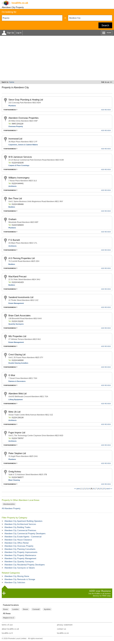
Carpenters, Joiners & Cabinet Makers (23, 145)
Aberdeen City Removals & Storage (19, 579)
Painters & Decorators (17, 381)
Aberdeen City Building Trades (17, 527)
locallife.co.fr (7, 633)
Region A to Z (8, 618)
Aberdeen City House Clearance (18, 540)
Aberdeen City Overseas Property (18, 546)
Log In (18, 33)
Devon (25, 609)
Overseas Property (15, 126)
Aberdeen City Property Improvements (20, 552)
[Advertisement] (57, 58)
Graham (12, 219)
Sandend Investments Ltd (20, 297)
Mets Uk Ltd (14, 411)
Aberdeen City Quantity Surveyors (19, 561)
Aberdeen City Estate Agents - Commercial (22, 537)
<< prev (77, 489)
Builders (11, 207)
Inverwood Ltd (15, 138)
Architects (12, 186)
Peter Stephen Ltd (17, 453)
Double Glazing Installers (18, 363)
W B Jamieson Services (20, 157)
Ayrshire (47, 609)
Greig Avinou (14, 471)
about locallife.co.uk (10, 629)
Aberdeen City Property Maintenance (20, 555)
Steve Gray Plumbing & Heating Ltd (25, 99)
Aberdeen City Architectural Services (20, 524)
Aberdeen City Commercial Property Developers (25, 533)
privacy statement (64, 625)
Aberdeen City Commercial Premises (20, 530)
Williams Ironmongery (19, 177)
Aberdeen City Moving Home (16, 576)
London (15, 609)
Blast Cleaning (14, 480)
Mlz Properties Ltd (17, 336)
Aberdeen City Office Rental (16, 543)
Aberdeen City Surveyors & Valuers (19, 568)
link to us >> (106, 82)
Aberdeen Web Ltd (17, 393)
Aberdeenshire (9, 504)
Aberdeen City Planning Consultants (19, 549)
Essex (5, 609)
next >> (109, 489)
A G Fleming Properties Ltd (21, 258)
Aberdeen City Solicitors (14, 582)
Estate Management (16, 303)
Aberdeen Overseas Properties (23, 118)
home (11, 82)
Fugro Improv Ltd (16, 432)
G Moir (11, 375)
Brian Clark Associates (19, 315)
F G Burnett (14, 240)
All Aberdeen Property (11, 508)
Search (105, 25)
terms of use (7, 625)
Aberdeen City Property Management (20, 558)
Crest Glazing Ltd (16, 354)
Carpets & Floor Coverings (18, 165)
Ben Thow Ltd (15, 198)
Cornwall (36, 609)
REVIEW (106, 110)
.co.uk (20, 2)
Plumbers (12, 106)
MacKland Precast (17, 276)
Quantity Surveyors (16, 324)
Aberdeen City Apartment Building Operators (23, 521)
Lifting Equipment (15, 399)
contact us (61, 629)
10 (104, 489)
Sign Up (10, 33)
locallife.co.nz (63, 633)
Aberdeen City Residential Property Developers (24, 565)
